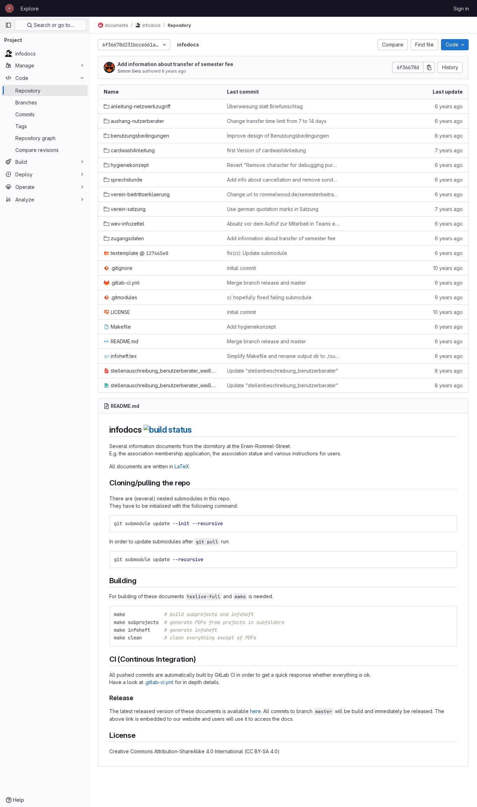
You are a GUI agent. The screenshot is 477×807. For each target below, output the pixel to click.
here (255, 711)
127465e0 (157, 253)
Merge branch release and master (266, 283)
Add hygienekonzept (251, 327)
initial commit (241, 268)
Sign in (461, 9)
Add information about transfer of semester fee (175, 64)
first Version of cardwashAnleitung (266, 150)
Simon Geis (129, 71)
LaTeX (182, 466)
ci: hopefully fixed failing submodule (269, 297)
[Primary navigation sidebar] (8, 25)
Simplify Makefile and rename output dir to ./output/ (283, 356)
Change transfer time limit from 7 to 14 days (276, 121)
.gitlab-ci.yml (159, 682)
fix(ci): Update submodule (257, 253)
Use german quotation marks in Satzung (272, 209)
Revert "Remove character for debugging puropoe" (283, 165)
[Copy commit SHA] (429, 67)
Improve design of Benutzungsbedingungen (278, 136)
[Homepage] (9, 8)
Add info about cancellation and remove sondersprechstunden (283, 180)
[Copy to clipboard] (448, 523)
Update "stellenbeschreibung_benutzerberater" (282, 371)
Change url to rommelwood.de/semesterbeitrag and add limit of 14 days (283, 194)
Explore (30, 9)
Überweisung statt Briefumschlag (265, 106)
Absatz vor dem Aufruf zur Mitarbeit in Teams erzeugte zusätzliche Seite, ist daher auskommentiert (283, 224)
